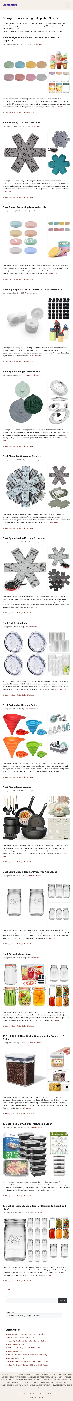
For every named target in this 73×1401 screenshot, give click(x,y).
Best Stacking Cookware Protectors (23, 122)
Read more (62, 107)
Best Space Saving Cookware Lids (22, 371)
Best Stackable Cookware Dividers (22, 456)
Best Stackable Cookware (17, 787)
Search (8, 1297)
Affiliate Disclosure (51, 1394)
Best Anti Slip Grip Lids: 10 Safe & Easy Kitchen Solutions (26, 1341)
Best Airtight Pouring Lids (15, 1344)
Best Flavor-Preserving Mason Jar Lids (24, 207)
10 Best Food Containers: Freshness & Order (27, 1123)
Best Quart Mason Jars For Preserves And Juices (30, 872)
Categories (10, 1312)
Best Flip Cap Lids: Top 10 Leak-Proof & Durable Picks (32, 289)
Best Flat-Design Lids (15, 623)
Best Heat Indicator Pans (15, 1358)
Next (9, 1289)
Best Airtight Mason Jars (17, 954)
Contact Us (27, 1394)
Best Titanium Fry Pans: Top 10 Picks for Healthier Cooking (27, 1361)
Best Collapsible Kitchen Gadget (21, 705)
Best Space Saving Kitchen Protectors (24, 538)
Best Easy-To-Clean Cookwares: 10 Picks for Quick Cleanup (27, 1365)
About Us (19, 1394)
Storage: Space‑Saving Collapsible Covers (20, 112)
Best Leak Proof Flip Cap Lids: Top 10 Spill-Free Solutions (26, 1334)
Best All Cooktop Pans (14, 1351)
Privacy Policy (38, 1394)
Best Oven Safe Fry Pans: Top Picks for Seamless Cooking (26, 1355)
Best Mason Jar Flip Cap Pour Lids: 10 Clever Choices (25, 1348)
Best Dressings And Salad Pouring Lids (20, 1337)
